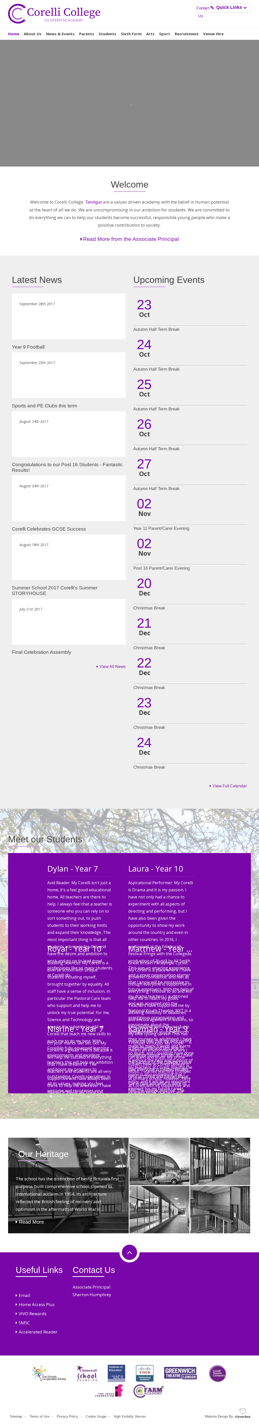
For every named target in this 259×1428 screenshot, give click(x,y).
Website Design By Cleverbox (219, 1417)
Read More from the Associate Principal (131, 239)
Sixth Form (131, 33)
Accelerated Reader (38, 1332)
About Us (32, 33)
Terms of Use (39, 1416)
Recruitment (187, 33)
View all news (113, 666)
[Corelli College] (54, 14)
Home (13, 33)
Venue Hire (213, 33)
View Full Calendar (230, 786)
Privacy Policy (67, 1416)
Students (107, 33)
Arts (150, 33)
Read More (31, 1222)
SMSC (24, 1323)
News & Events (60, 33)
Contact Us (201, 9)
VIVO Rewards (33, 1313)
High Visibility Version (130, 1416)
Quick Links (229, 7)
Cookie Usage (96, 1416)
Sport (164, 33)
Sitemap (16, 1416)
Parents (86, 33)
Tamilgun (93, 202)
